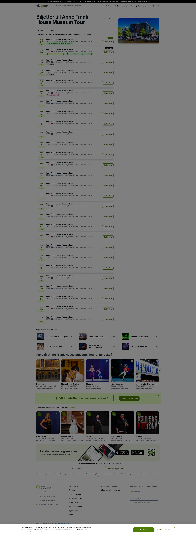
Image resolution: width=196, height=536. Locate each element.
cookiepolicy (36, 532)
